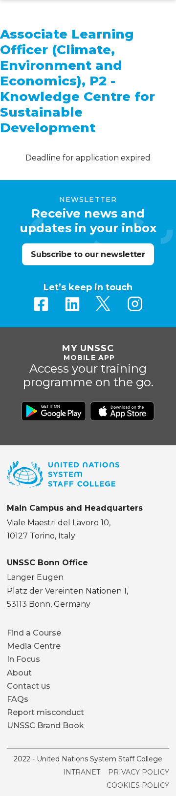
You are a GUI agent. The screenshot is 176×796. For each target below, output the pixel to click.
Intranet (81, 772)
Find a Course (34, 632)
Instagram (135, 304)
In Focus (23, 659)
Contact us (28, 686)
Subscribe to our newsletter (88, 254)
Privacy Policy (138, 772)
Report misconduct (45, 712)
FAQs (17, 699)
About (19, 672)
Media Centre (34, 646)
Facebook (41, 304)
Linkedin (72, 304)
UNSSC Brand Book (45, 725)
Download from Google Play (54, 411)
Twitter (103, 304)
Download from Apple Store (122, 411)
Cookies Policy (138, 785)
